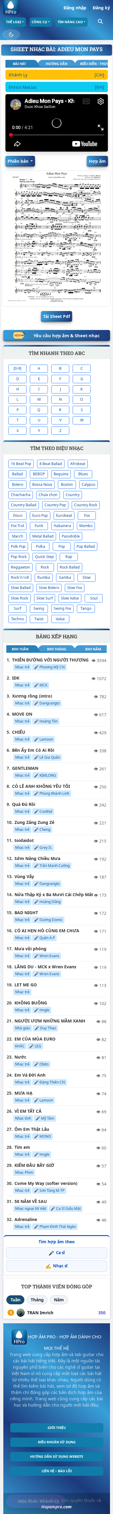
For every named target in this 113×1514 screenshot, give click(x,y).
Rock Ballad (70, 567)
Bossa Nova (42, 484)
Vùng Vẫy (24, 876)
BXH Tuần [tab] (20, 649)
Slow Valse (70, 598)
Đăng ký (101, 8)
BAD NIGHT (26, 912)
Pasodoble (71, 536)
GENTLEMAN (25, 768)
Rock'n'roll (20, 577)
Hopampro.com (56, 1506)
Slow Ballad (21, 587)
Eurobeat (64, 515)
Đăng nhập (75, 8)
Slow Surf (44, 598)
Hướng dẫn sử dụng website (56, 1456)
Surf (17, 608)
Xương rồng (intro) (32, 696)
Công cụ (39, 22)
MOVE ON (22, 714)
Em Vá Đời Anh (30, 1075)
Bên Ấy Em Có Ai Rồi (33, 750)
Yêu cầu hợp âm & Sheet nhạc (66, 335)
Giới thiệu (57, 1427)
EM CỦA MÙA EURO (34, 1039)
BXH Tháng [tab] (56, 649)
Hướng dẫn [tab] (56, 63)
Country (73, 494)
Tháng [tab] (37, 1300)
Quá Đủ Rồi (23, 804)
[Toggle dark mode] (11, 34)
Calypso (88, 484)
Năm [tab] (59, 1300)
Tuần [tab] (15, 1300)
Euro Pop (40, 515)
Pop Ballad (86, 546)
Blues (83, 473)
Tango (85, 608)
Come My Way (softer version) (45, 1183)
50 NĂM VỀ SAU (30, 1201)
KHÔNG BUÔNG (30, 1003)
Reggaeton (20, 567)
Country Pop (55, 504)
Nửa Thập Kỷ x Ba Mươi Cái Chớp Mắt (53, 894)
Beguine (61, 473)
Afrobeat (77, 463)
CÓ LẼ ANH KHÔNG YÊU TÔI (41, 786)
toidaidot (24, 840)
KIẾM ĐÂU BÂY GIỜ (34, 1165)
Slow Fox (74, 587)
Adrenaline (25, 1219)
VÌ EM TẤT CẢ (28, 1111)
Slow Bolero (49, 587)
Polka (40, 546)
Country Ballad (23, 504)
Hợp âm (97, 161)
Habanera (62, 525)
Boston (67, 484)
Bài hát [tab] (19, 63)
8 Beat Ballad (50, 463)
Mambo (86, 525)
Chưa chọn (48, 494)
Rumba (43, 577)
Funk (39, 525)
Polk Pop (18, 546)
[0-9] (17, 368)
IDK (15, 678)
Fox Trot (17, 525)
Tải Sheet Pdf (56, 316)
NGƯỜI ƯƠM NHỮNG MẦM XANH (49, 1021)
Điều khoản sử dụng (57, 1442)
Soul (94, 598)
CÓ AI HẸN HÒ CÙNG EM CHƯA (46, 930)
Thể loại (13, 22)
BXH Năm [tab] (93, 649)
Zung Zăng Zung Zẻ (34, 822)
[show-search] (100, 20)
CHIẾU (18, 732)
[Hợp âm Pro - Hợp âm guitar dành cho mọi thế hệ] (10, 7)
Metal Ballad (43, 536)
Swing (38, 608)
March (17, 536)
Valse (60, 618)
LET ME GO (25, 985)
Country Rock (85, 504)
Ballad (17, 473)
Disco (17, 515)
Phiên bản (19, 161)
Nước (20, 1057)
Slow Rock (19, 598)
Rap (68, 556)
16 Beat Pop (21, 463)
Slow (87, 577)
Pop (61, 546)
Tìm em (22, 1147)
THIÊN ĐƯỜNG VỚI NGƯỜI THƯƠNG (50, 660)
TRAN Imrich (40, 1312)
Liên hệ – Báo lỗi (57, 1471)
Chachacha (20, 494)
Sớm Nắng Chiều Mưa (37, 858)
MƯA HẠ (23, 1093)
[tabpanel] (56, 82)
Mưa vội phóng (30, 948)
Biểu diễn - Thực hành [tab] (94, 63)
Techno (17, 618)
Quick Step (44, 556)
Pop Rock (19, 556)
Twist (38, 618)
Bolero (17, 484)
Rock (45, 567)
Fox (87, 515)
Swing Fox (62, 608)
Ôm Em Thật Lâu (31, 1129)
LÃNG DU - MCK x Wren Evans (45, 967)
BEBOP (39, 473)
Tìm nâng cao (70, 22)
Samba (65, 577)
